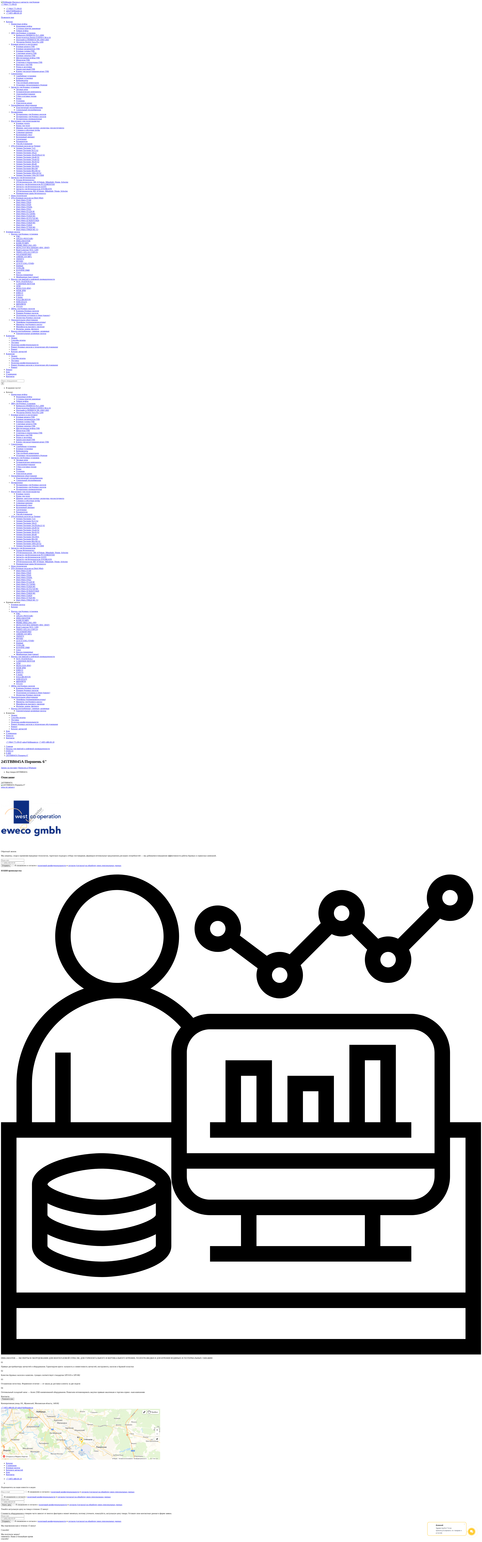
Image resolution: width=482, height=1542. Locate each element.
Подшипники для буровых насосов (31, 114)
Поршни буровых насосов (27, 313)
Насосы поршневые (24, 275)
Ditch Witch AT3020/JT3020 (27, 220)
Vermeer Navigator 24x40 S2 (27, 157)
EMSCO (19, 293)
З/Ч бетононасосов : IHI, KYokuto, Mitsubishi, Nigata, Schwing (42, 182)
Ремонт (14, 349)
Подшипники (17, 112)
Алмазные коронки (24, 132)
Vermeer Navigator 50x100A (27, 166)
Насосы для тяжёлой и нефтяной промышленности (33, 279)
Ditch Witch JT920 (23, 205)
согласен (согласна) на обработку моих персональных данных (94, 865)
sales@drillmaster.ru (14, 11)
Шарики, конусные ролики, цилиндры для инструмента (40, 128)
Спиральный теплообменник (28, 110)
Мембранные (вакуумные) (27, 277)
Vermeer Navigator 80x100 (27, 168)
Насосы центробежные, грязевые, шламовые (30, 331)
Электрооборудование (25, 94)
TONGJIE (20, 268)
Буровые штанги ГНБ (25, 46)
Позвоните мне (7, 17)
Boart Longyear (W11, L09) (27, 250)
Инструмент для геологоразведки (25, 121)
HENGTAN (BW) (23, 288)
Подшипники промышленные (29, 119)
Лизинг (14, 338)
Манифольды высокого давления (30, 327)
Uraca (18, 272)
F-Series (19, 297)
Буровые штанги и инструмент (24, 44)
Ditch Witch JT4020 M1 (25, 223)
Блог (8, 372)
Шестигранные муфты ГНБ (28, 58)
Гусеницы (20, 101)
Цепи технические (19, 196)
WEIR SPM (21, 290)
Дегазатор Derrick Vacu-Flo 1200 (29, 42)
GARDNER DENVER (25, 284)
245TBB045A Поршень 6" (17, 755)
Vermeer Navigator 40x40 (26, 164)
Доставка (15, 342)
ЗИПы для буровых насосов (23, 309)
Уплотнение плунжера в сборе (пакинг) (33, 315)
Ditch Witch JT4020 (24, 225)
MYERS (19, 261)
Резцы (18, 98)
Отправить (6, 866)
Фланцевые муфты (24, 26)
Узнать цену (6, 1505)
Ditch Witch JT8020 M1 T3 (27, 229)
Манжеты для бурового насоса (29, 324)
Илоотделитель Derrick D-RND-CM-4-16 (33, 37)
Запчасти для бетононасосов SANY (31, 187)
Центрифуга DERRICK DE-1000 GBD (32, 40)
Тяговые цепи (22, 89)
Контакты (10, 376)
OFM (18, 286)
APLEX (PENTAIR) (24, 238)
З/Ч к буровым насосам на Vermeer (25, 146)
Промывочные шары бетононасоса (31, 193)
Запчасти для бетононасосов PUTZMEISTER (35, 184)
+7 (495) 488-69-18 (14, 13)
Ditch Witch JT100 (23, 200)
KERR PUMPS (22, 243)
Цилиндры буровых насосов (28, 318)
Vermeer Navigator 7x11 (26, 148)
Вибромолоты (22, 80)
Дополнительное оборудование (24, 320)
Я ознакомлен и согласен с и (67, 865)
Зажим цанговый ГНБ (25, 69)
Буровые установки (24, 78)
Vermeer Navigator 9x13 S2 (27, 150)
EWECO (19, 295)
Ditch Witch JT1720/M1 (25, 214)
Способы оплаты (18, 340)
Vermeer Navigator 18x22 (26, 153)
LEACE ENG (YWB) (25, 263)
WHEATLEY (21, 302)
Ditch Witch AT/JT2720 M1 (27, 218)
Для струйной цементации (27, 83)
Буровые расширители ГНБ (28, 49)
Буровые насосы (13, 232)
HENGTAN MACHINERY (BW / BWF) (33, 248)
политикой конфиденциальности (52, 865)
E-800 (8, 753)
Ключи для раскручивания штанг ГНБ (32, 71)
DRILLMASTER (23, 241)
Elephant (19, 266)
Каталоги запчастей (14, 1470)
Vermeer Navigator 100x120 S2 (28, 173)
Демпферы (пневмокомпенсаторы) (31, 322)
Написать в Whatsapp (27, 768)
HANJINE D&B (23, 270)
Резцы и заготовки (24, 67)
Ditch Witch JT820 (23, 202)
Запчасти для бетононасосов (23, 177)
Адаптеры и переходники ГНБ (29, 62)
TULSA (19, 306)
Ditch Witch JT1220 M (25, 211)
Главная (9, 746)
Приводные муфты (19, 24)
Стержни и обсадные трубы (28, 130)
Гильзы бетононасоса (25, 180)
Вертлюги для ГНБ (24, 65)
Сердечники (21, 139)
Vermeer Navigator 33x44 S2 (27, 159)
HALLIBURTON (23, 299)
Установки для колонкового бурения (31, 85)
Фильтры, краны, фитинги (27, 329)
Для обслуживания (24, 144)
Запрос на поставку (9, 768)
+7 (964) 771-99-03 (14, 9)
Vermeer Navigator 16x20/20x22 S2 (30, 155)
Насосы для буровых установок (24, 234)
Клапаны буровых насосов (27, 311)
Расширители (22, 141)
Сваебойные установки (26, 76)
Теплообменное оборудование (24, 105)
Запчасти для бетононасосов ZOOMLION (34, 189)
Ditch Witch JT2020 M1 (25, 216)
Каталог (9, 22)
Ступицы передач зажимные (28, 28)
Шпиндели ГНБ (23, 60)
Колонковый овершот (25, 137)
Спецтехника (16, 74)
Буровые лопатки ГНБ (25, 55)
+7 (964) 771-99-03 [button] (9, 4)
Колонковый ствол (24, 135)
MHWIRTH (21, 304)
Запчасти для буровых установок (25, 87)
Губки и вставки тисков (26, 96)
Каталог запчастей (19, 351)
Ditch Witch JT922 (23, 209)
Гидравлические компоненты (28, 92)
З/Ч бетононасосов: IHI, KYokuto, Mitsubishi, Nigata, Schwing (42, 191)
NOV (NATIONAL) (24, 281)
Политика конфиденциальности (25, 345)
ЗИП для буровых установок (23, 33)
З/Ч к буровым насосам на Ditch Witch (27, 198)
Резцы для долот (23, 126)
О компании (11, 374)
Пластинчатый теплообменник (29, 107)
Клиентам (10, 336)
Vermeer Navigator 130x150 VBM (30, 175)
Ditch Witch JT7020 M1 (25, 227)
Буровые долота (23, 123)
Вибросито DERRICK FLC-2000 (30, 35)
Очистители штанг (24, 103)
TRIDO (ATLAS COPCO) (27, 252)
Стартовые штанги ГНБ (26, 53)
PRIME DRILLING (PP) (26, 245)
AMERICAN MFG (24, 257)
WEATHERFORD (23, 254)
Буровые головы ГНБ (25, 51)
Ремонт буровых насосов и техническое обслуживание (34, 347)
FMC (18, 236)
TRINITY (20, 259)
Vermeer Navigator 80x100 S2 (28, 171)
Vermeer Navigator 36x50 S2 (27, 162)
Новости (9, 736)
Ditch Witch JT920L (24, 207)
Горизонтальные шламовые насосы (31, 333)
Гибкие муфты (22, 31)
